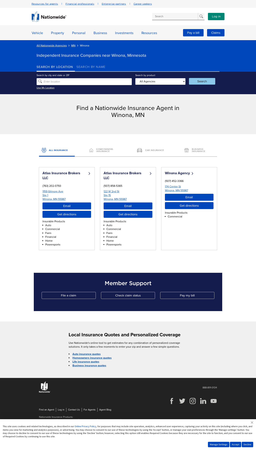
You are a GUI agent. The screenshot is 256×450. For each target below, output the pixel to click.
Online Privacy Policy (85, 426)
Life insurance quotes (85, 361)
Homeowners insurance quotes (92, 358)
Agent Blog (105, 409)
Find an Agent (46, 409)
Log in (216, 16)
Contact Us (74, 409)
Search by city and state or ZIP (53, 75)
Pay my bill (197, 296)
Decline (247, 444)
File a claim (78, 296)
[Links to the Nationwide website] (44, 391)
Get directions (66, 214)
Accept (235, 444)
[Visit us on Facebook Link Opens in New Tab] (171, 403)
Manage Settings (218, 444)
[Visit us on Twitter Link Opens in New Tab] (182, 403)
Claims (215, 33)
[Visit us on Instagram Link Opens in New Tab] (192, 403)
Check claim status (135, 296)
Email (67, 206)
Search (202, 81)
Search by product (145, 75)
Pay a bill (193, 33)
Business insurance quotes (89, 365)
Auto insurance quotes (86, 354)
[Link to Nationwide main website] (49, 21)
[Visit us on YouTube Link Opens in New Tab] (213, 403)
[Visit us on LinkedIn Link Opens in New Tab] (203, 403)
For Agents (90, 409)
